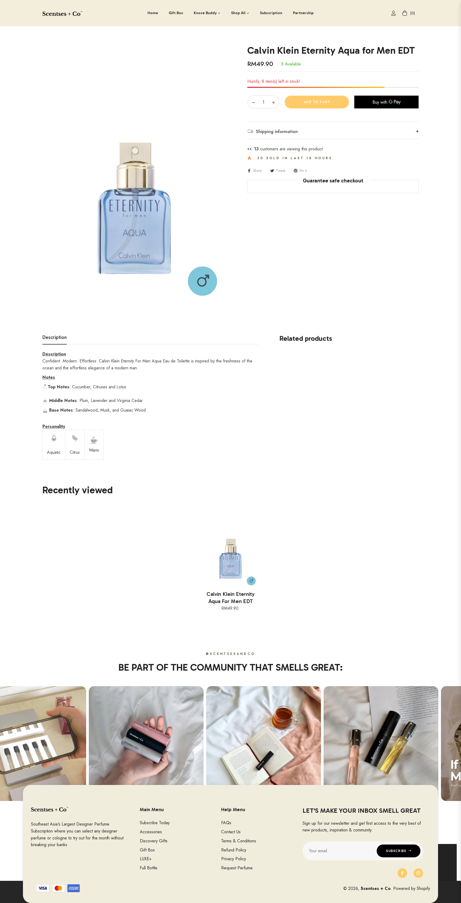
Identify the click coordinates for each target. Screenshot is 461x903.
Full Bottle (148, 868)
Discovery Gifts (154, 841)
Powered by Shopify (411, 888)
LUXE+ (146, 859)
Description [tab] (54, 337)
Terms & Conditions (238, 841)
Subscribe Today (155, 823)
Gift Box (147, 850)
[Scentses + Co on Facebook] (402, 873)
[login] (393, 13)
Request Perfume (237, 868)
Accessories (151, 832)
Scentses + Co (376, 888)
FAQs (226, 823)
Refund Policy (233, 850)
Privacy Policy (233, 859)
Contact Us (231, 832)
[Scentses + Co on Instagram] (418, 873)
